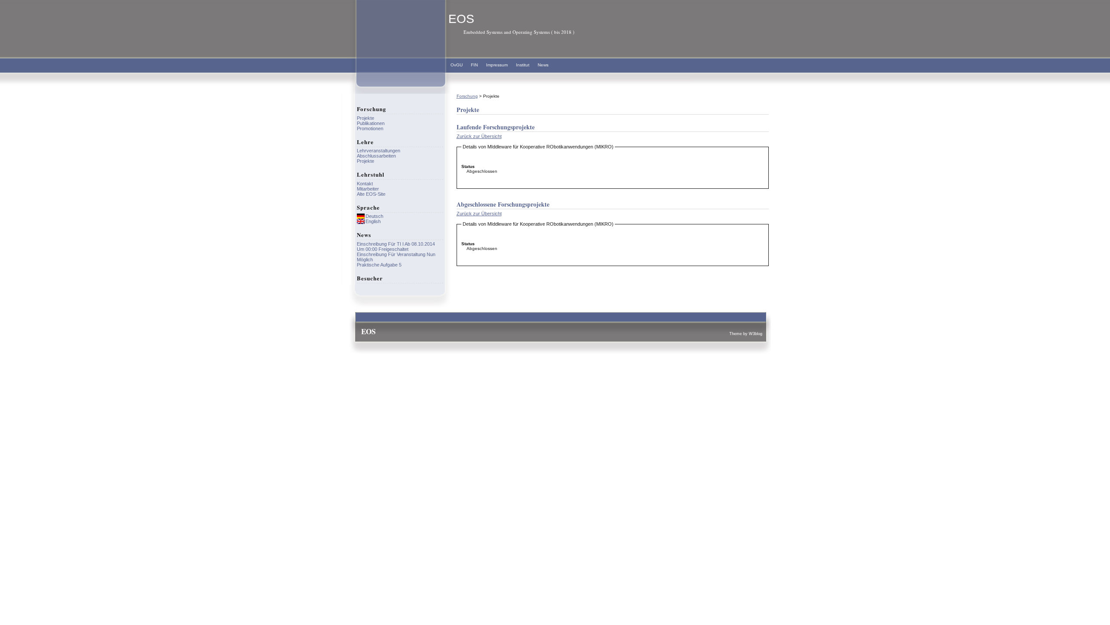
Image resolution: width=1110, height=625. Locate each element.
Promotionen (370, 128)
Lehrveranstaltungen (378, 150)
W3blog (755, 334)
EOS (461, 19)
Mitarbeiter (368, 188)
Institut (522, 64)
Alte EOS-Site (371, 194)
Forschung (467, 96)
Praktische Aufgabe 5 (379, 264)
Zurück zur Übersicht (479, 136)
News (543, 64)
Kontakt (365, 183)
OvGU (457, 64)
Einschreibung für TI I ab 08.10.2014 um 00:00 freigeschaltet (396, 246)
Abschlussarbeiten (376, 155)
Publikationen (371, 123)
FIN (474, 64)
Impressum (497, 64)
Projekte (365, 118)
